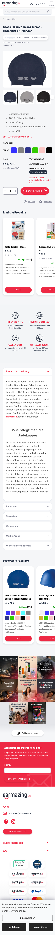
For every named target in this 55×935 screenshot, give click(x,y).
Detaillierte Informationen (16, 137)
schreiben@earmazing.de (20, 813)
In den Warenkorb (32, 191)
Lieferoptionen (40, 180)
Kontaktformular (17, 831)
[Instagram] (12, 821)
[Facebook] (5, 821)
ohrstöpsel (12, 416)
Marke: (8, 45)
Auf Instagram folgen (30, 733)
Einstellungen (27, 918)
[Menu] (51, 3)
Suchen (48, 12)
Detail (18, 290)
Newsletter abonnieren (18, 779)
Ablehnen (14, 927)
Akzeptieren (40, 927)
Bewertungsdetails (39, 37)
